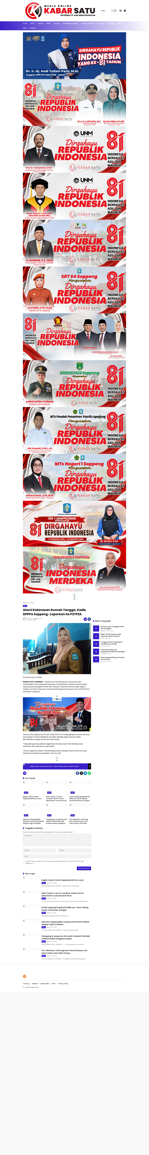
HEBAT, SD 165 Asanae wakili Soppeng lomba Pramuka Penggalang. (111, 635)
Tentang (26, 984)
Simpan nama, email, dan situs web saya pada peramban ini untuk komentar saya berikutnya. (55, 862)
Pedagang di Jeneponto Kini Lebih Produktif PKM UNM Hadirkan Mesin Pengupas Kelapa (56, 821)
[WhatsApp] (89, 773)
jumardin (30, 618)
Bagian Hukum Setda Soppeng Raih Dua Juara (32, 798)
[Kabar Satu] (60, 11)
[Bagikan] (89, 619)
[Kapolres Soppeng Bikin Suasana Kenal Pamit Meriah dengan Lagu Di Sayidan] (33, 810)
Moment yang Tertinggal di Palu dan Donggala (112, 628)
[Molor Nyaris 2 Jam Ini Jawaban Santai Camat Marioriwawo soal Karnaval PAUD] (57, 788)
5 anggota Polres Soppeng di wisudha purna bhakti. (111, 643)
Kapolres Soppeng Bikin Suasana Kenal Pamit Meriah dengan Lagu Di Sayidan (33, 821)
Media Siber (45, 984)
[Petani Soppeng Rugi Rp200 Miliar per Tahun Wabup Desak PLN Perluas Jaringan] (80, 788)
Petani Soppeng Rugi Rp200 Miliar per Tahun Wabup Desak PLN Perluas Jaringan (79, 799)
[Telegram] (85, 773)
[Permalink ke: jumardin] (25, 619)
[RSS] (24, 976)
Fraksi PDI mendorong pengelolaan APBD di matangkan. (113, 651)
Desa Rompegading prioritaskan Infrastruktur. (113, 658)
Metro (25, 606)
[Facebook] (77, 773)
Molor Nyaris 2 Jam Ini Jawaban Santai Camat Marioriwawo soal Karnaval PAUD (56, 799)
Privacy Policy (63, 984)
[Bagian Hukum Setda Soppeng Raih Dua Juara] (33, 788)
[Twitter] (81, 773)
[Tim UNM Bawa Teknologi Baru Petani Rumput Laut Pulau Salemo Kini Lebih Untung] (80, 810)
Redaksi (35, 984)
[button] (115, 10)
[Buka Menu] (125, 10)
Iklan (54, 984)
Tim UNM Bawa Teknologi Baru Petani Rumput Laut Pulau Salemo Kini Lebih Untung (78, 821)
